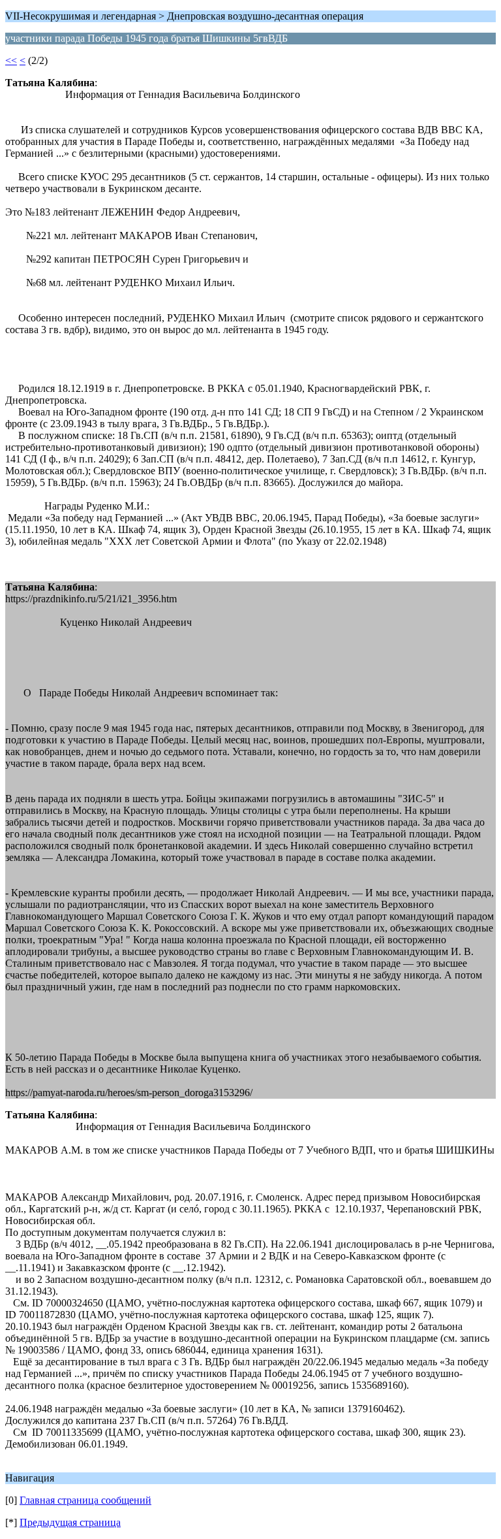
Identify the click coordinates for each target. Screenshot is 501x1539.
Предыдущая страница (70, 1522)
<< (11, 60)
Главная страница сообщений (85, 1500)
